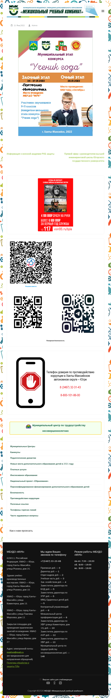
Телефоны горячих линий (23, 510)
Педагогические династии (23, 458)
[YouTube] (48, 683)
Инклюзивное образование (23, 475)
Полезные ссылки (19, 504)
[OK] (54, 683)
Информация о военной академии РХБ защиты (30, 153)
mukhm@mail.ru (15, 652)
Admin (34, 25)
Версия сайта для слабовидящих (57, 679)
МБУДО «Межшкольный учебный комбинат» (63, 690)
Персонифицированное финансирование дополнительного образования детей (49, 486)
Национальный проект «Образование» (29, 481)
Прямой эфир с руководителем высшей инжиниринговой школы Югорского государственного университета (84, 157)
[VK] (60, 683)
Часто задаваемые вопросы (24, 515)
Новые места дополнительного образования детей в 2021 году (42, 463)
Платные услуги (18, 469)
